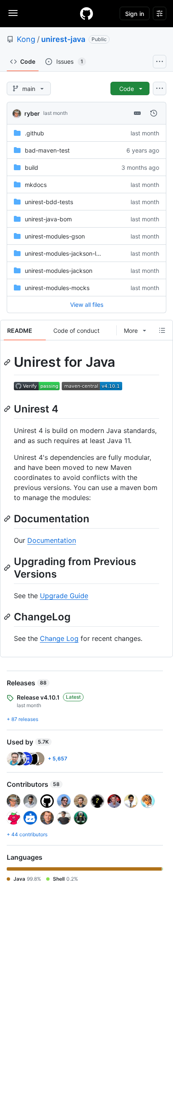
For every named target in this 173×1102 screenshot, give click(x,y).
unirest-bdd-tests (49, 201)
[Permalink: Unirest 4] (8, 409)
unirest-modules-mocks (57, 287)
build (31, 167)
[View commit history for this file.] (154, 113)
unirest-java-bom (48, 219)
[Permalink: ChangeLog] (8, 616)
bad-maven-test (47, 150)
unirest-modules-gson (55, 236)
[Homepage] (86, 13)
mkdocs (36, 184)
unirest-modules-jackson (58, 270)
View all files (86, 304)
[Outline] (162, 330)
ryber (32, 113)
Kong (26, 39)
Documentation (51, 540)
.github (34, 133)
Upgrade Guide (64, 595)
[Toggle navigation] (13, 13)
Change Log (59, 638)
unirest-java (63, 39)
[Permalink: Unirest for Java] (8, 362)
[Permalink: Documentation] (8, 518)
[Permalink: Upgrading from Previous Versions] (8, 567)
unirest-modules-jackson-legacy (69, 253)
